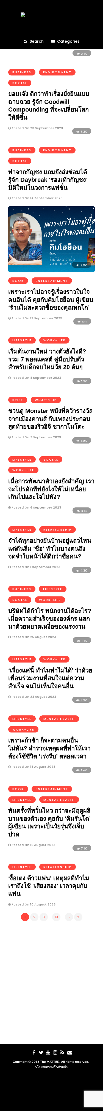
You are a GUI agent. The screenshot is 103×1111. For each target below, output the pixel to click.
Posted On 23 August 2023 (33, 696)
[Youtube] (48, 1052)
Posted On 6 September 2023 (36, 507)
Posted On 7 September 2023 (36, 437)
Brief (17, 400)
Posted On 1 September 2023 (35, 567)
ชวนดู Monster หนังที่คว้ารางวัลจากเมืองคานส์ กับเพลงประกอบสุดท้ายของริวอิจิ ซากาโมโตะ (50, 418)
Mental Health (59, 719)
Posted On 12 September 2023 (36, 318)
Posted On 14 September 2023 (36, 198)
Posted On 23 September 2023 (37, 128)
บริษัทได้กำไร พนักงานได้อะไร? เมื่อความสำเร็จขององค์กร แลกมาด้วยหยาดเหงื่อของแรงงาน (49, 618)
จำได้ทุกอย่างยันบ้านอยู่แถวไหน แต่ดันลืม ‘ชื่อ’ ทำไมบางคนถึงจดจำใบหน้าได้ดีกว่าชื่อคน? (49, 548)
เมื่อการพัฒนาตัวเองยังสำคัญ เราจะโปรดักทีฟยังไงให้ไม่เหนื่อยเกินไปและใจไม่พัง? (51, 489)
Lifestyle (22, 340)
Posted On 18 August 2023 (33, 766)
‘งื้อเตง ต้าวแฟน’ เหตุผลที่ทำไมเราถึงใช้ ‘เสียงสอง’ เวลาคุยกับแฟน (48, 886)
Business (21, 72)
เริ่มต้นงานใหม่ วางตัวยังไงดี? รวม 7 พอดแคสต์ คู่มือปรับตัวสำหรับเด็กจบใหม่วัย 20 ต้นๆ (47, 359)
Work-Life (54, 340)
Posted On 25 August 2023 (33, 637)
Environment (57, 72)
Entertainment (52, 281)
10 (56, 917)
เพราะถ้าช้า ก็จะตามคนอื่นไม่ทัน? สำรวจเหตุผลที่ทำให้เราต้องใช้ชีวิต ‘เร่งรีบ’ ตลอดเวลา (49, 748)
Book (18, 281)
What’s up (46, 400)
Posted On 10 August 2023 (33, 904)
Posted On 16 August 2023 (33, 845)
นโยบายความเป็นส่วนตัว (51, 1066)
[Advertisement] (51, 981)
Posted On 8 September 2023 (36, 377)
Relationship (57, 529)
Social (19, 83)
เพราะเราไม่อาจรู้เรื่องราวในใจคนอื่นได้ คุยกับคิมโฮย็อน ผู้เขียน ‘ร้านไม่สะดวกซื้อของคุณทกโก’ (50, 299)
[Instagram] (55, 1052)
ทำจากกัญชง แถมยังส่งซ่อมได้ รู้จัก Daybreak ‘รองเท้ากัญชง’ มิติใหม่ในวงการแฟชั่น (48, 180)
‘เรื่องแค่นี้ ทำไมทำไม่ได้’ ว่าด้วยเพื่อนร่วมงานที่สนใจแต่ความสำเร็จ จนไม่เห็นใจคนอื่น (50, 678)
